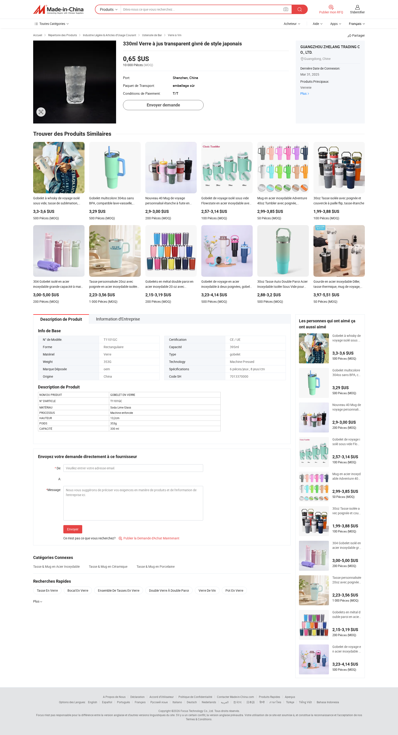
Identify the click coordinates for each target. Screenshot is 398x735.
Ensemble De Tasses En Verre (118, 590)
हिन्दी (262, 702)
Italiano (177, 702)
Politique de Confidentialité (195, 697)
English (92, 702)
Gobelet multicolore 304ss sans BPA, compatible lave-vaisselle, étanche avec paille (346, 372)
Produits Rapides (269, 697)
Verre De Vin (207, 590)
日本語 (250, 702)
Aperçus (290, 697)
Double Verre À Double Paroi (169, 590)
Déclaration (137, 697)
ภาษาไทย (275, 702)
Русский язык (159, 702)
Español (107, 702)
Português (123, 702)
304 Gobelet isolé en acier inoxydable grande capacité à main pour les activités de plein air (346, 545)
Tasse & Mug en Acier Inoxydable (56, 566)
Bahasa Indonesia (328, 702)
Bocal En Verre (77, 590)
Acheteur (290, 23)
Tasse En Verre (47, 590)
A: (59, 479)
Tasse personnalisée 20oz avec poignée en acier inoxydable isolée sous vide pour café (346, 580)
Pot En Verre (234, 590)
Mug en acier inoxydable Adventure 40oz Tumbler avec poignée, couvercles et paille (346, 476)
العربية (224, 702)
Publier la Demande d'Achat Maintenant (149, 538)
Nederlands (209, 702)
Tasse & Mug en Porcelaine (156, 566)
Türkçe (290, 702)
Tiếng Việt (305, 702)
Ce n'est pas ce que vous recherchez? (89, 538)
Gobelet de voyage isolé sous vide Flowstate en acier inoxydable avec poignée (346, 441)
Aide (316, 23)
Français (140, 702)
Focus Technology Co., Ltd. (197, 711)
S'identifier (357, 12)
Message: (53, 490)
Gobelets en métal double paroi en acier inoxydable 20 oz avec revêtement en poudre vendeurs (346, 614)
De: (58, 468)
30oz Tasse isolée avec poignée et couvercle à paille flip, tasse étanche (346, 510)
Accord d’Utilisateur (161, 697)
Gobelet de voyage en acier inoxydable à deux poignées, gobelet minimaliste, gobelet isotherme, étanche (346, 649)
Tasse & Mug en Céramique (108, 566)
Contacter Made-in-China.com (235, 697)
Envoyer (73, 529)
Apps (334, 23)
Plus (303, 93)
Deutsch (192, 702)
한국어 (237, 702)
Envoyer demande (163, 105)
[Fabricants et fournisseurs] (58, 9)
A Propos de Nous (114, 697)
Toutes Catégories (52, 23)
